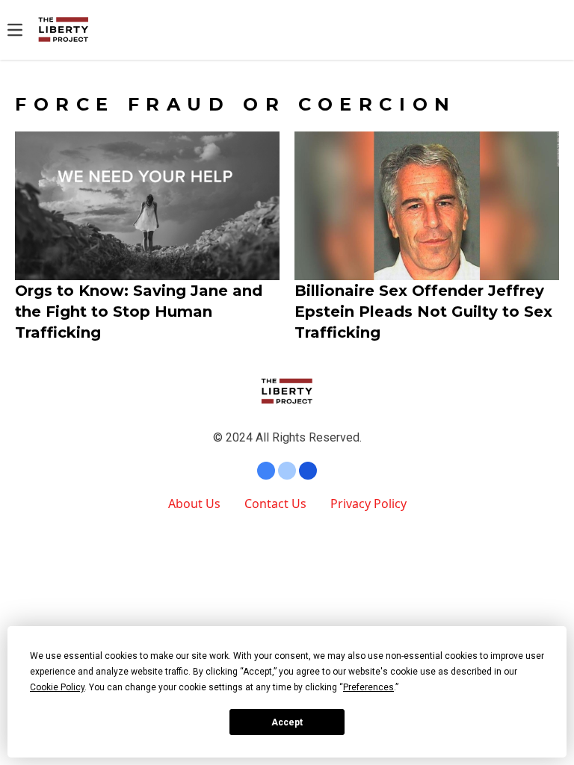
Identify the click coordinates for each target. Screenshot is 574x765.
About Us (194, 503)
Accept (287, 722)
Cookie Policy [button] (57, 687)
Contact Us (275, 503)
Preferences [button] (368, 687)
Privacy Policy (368, 503)
